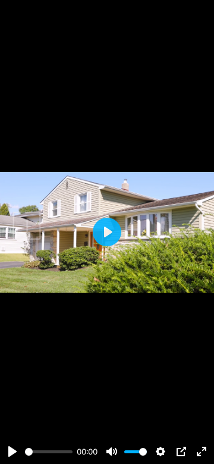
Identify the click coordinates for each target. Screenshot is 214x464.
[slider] (49, 451)
